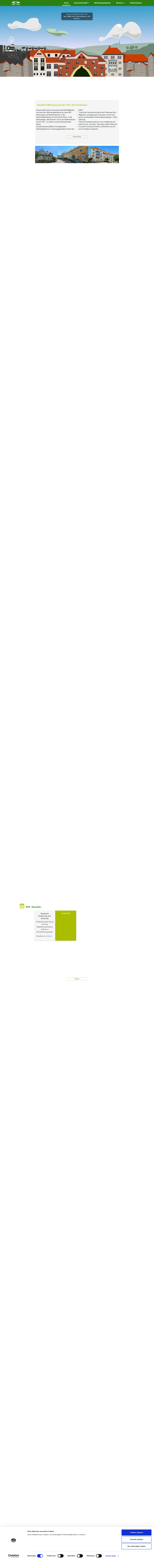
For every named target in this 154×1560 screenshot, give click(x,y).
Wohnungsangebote (102, 3)
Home (66, 3)
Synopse (49, 936)
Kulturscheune (136, 3)
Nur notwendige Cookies (136, 1546)
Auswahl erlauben (136, 1539)
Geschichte (77, 136)
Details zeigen (111, 1556)
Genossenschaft (80, 3)
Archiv (77, 979)
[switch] (61, 1555)
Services (119, 3)
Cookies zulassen (136, 1532)
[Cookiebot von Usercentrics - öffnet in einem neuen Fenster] (13, 1555)
